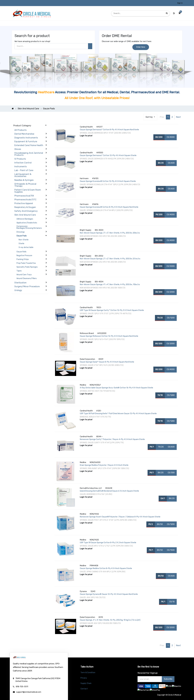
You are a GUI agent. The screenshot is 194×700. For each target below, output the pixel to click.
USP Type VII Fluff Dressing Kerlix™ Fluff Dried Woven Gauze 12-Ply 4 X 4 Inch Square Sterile (118, 413)
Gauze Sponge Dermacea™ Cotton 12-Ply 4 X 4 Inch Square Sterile (108, 155)
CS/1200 (171, 318)
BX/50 (160, 524)
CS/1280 (171, 395)
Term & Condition (88, 672)
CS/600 (171, 163)
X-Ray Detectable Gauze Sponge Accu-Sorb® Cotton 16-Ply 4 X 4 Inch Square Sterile (116, 388)
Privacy (84, 678)
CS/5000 (171, 266)
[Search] (90, 46)
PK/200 (159, 214)
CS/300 (171, 473)
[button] (150, 117)
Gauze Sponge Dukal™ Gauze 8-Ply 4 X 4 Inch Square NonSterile (107, 362)
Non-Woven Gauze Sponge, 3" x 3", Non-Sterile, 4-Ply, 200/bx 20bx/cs (110, 233)
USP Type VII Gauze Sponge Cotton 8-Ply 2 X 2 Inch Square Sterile (108, 542)
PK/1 (152, 447)
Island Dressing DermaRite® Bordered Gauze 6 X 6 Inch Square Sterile (109, 491)
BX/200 (159, 240)
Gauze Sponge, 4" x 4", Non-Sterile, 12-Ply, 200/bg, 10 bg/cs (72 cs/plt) (110, 620)
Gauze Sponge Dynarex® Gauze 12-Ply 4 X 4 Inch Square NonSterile (109, 594)
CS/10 (172, 602)
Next (178, 117)
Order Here (140, 47)
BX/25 (161, 163)
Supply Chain (86, 683)
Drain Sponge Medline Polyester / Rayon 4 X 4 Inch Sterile (104, 465)
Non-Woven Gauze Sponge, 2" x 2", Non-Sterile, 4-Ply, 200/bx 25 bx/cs (110, 259)
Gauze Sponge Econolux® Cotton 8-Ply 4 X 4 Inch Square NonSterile (109, 207)
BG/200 (158, 137)
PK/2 (150, 524)
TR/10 (160, 395)
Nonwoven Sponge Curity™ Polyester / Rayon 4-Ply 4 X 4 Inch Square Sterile (112, 439)
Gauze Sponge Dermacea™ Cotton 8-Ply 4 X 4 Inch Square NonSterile (109, 130)
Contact (84, 689)
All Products (20, 130)
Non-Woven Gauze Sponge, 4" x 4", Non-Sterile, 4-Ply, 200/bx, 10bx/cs (110, 284)
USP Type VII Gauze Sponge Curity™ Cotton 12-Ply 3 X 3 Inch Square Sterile (112, 310)
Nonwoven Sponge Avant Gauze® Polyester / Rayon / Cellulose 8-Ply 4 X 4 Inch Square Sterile (120, 517)
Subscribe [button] (168, 679)
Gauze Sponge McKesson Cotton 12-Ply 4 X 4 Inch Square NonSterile (109, 336)
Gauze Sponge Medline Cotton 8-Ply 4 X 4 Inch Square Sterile (106, 568)
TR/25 (160, 318)
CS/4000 (171, 137)
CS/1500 (171, 550)
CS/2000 (171, 292)
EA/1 (163, 498)
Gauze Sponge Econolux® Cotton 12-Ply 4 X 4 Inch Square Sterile (108, 181)
